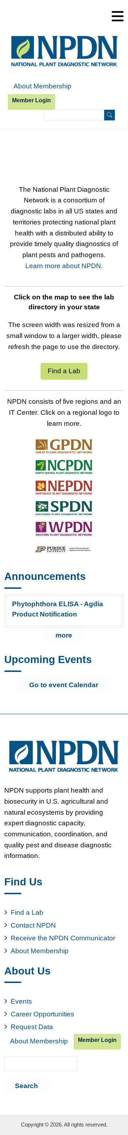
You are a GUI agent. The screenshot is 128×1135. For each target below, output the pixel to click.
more (63, 635)
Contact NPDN (33, 925)
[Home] (64, 51)
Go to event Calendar (63, 685)
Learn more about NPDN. (64, 266)
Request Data (32, 1027)
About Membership (42, 86)
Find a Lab (64, 371)
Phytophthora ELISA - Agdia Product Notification (57, 609)
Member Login (31, 100)
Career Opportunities (42, 1014)
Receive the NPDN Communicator (63, 938)
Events (21, 1001)
